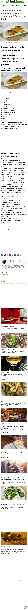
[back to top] (25, 607)
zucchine (3, 281)
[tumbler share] (18, 255)
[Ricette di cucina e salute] (14, 340)
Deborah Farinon (10, 260)
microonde (23, 172)
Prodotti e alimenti (5, 423)
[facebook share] (2, 255)
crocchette (3, 279)
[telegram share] (20, 255)
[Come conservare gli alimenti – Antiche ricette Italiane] (14, 415)
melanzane (20, 279)
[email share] (7, 255)
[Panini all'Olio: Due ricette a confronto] (14, 538)
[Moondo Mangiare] (15, 1)
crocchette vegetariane (12, 279)
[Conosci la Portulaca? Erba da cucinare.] (14, 493)
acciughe (13, 124)
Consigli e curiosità (6, 501)
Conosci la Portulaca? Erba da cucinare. (12, 504)
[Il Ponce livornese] (14, 363)
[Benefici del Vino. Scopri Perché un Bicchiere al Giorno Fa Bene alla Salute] (14, 466)
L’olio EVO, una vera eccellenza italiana (12, 453)
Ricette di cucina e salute (7, 349)
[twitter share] (5, 255)
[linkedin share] (12, 255)
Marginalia (3, 474)
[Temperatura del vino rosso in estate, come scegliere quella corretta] (14, 316)
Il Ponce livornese (6, 372)
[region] (14, 141)
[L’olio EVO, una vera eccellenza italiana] (14, 442)
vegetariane (4, 95)
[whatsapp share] (15, 255)
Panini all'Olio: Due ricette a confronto (12, 549)
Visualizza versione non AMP (19, 586)
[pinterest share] (10, 255)
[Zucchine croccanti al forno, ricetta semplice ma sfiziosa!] (14, 389)
